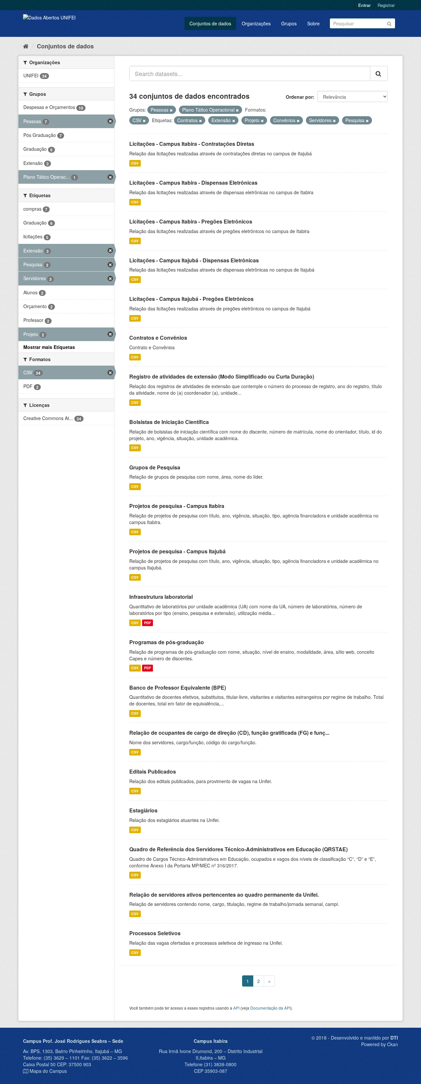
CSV (134, 163)
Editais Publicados (152, 771)
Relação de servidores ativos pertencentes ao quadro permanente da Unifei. (224, 894)
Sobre (313, 23)
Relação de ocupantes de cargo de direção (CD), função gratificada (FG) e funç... (229, 732)
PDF (147, 622)
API (236, 1008)
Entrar (364, 5)
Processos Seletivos (155, 933)
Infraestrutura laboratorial (161, 596)
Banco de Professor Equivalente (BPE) (177, 687)
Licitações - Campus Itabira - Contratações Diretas (191, 143)
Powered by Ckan (379, 1044)
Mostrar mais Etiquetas (49, 347)
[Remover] (171, 110)
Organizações (256, 23)
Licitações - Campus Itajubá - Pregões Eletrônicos (191, 299)
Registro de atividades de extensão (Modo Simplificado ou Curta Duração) (221, 376)
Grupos (289, 23)
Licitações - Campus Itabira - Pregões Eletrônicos (190, 221)
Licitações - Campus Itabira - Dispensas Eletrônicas (193, 182)
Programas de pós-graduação (166, 642)
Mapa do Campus (48, 1071)
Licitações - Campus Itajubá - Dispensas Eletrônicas (194, 260)
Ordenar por (299, 96)
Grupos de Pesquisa (154, 467)
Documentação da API (270, 1008)
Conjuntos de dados (210, 23)
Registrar (386, 5)
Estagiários (143, 810)
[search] (379, 73)
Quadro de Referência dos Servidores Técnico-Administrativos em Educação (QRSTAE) (238, 849)
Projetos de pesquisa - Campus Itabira (176, 506)
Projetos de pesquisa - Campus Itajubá (177, 551)
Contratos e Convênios (158, 337)
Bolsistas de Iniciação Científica (169, 422)
